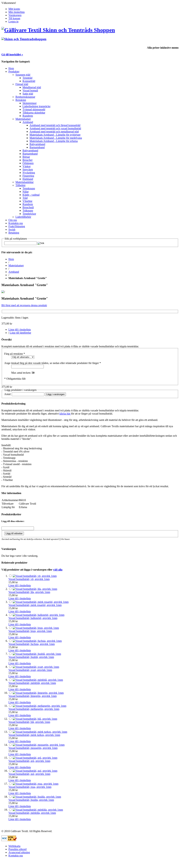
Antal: (7, 394)
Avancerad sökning (19, 852)
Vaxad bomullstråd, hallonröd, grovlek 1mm (32, 618)
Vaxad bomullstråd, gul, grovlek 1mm (29, 773)
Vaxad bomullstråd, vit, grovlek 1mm (29, 579)
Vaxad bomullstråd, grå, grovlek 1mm (29, 760)
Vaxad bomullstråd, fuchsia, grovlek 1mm (31, 644)
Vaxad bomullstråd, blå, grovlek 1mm (29, 721)
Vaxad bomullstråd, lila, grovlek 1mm (29, 592)
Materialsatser (16, 265)
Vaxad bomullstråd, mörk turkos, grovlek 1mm (34, 734)
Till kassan (14, 18)
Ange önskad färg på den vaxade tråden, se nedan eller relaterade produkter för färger (52, 363)
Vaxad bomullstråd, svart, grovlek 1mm (30, 670)
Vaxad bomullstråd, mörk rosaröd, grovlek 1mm (35, 605)
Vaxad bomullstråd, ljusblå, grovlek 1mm (31, 657)
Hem (11, 68)
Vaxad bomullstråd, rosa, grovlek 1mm (29, 786)
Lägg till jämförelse (20, 332)
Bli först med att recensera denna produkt (24, 305)
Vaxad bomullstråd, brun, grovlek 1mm (30, 631)
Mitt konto (14, 8)
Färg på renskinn (14, 353)
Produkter (13, 71)
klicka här (65, 413)
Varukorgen (14, 15)
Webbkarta (14, 846)
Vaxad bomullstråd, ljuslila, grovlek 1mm (31, 799)
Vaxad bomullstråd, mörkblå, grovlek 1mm (32, 683)
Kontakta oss (15, 855)
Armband (13, 271)
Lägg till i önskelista (19, 329)
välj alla (57, 569)
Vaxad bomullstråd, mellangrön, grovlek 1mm (33, 708)
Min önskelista (16, 12)
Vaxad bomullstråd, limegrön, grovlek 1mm (32, 695)
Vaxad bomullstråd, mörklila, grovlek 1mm (32, 812)
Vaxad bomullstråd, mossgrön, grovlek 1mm (32, 747)
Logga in (13, 21)
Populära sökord (17, 849)
